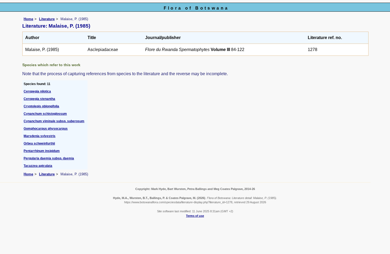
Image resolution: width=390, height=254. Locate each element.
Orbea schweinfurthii (39, 143)
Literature (47, 19)
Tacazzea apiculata (38, 166)
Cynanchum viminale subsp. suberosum (54, 121)
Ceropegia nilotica (37, 91)
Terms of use (195, 215)
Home (28, 19)
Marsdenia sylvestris (39, 136)
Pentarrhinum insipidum (42, 151)
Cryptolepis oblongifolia (41, 106)
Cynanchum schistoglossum (45, 114)
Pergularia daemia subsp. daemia (49, 158)
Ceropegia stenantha (39, 99)
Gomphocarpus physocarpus (46, 128)
